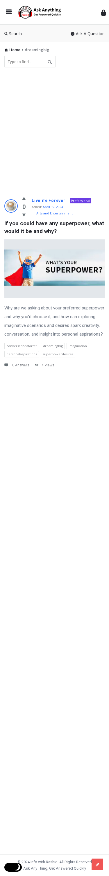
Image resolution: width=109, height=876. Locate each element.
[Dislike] (24, 214)
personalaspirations (21, 354)
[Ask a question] (97, 864)
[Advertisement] (54, 131)
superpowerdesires (58, 354)
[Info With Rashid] (41, 12)
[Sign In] (103, 12)
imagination (78, 346)
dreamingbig (53, 346)
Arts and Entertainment (54, 213)
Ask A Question (90, 33)
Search (15, 33)
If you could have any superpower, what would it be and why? (54, 227)
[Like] (24, 198)
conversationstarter (21, 346)
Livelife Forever (48, 200)
